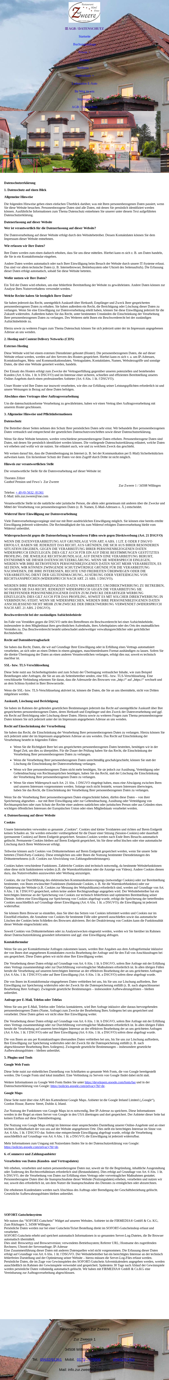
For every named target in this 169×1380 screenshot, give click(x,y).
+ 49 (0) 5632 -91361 (30, 492)
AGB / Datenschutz (84, 107)
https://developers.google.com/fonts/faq (110, 1082)
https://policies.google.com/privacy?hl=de (77, 1086)
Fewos (83, 52)
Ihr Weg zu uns (84, 91)
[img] (84, 12)
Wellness (83, 68)
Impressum (84, 99)
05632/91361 (51, 1360)
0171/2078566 (89, 1360)
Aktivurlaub (83, 75)
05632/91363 (124, 1360)
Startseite (84, 36)
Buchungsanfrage (84, 44)
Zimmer (84, 60)
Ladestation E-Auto (84, 83)
